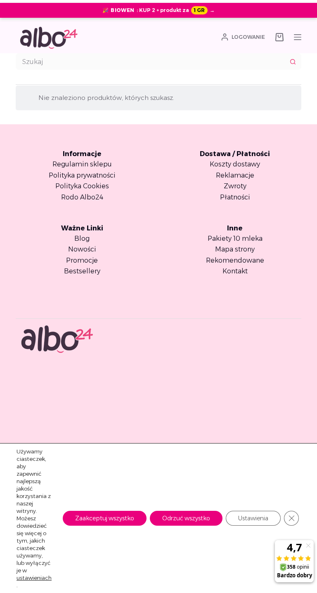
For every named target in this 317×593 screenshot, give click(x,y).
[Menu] (297, 37)
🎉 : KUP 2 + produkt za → (158, 10)
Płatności (235, 197)
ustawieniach (34, 577)
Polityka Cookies (82, 186)
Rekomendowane (235, 260)
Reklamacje (235, 175)
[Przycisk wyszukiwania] (293, 61)
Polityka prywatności (82, 175)
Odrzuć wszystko (186, 518)
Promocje (82, 260)
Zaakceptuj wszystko (104, 518)
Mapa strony (235, 249)
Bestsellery (82, 271)
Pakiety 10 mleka (235, 238)
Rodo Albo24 (82, 197)
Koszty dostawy (235, 164)
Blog (82, 238)
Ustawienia (253, 518)
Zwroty (235, 186)
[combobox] (150, 61)
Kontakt (235, 271)
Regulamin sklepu (82, 164)
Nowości (82, 249)
